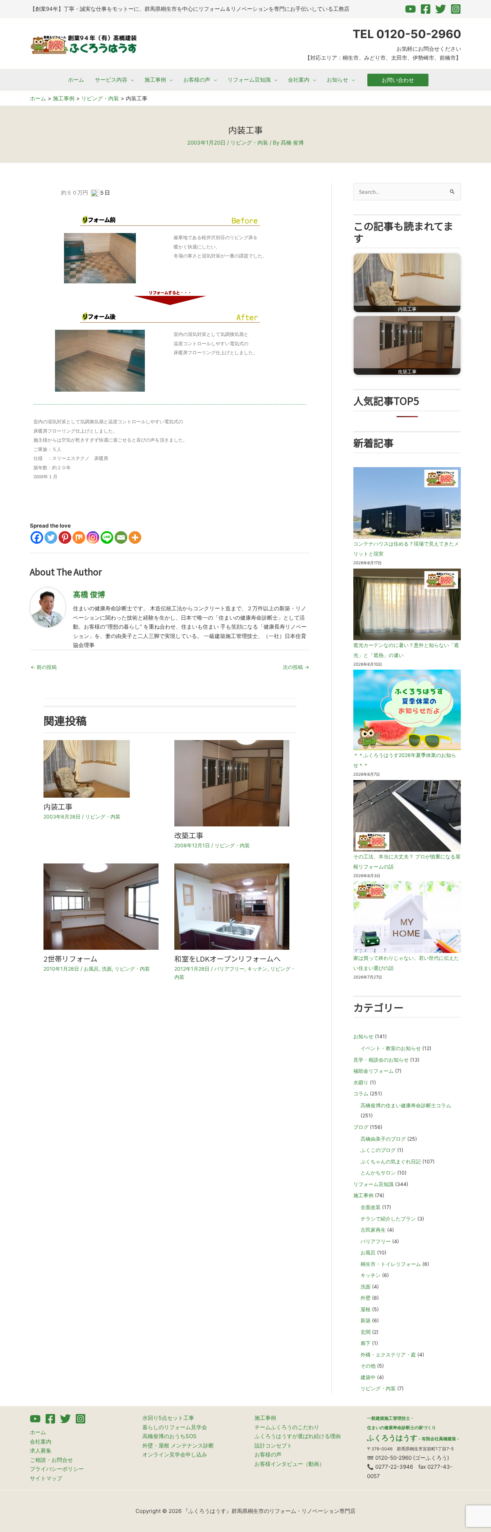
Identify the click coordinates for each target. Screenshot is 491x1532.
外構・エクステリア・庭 (388, 1354)
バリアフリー (229, 969)
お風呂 (91, 969)
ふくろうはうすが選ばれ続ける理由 (297, 1436)
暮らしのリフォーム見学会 (174, 1427)
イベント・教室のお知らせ (391, 1048)
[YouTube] (410, 9)
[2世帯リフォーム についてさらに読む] (101, 906)
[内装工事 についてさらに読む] (86, 768)
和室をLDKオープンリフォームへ (227, 958)
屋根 (366, 1309)
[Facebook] (425, 9)
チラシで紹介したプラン (388, 1219)
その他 (368, 1366)
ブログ (360, 1127)
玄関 (366, 1332)
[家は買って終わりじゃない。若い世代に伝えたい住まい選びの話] (407, 917)
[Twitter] (440, 9)
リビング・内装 (249, 142)
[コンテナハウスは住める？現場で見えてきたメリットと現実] (407, 503)
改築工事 (188, 835)
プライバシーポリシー (57, 1468)
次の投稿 (296, 667)
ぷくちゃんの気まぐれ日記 (391, 1161)
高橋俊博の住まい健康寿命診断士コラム (406, 1105)
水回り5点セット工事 (168, 1417)
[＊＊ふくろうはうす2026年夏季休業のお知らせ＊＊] (407, 710)
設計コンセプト (273, 1445)
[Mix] (79, 537)
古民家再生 (373, 1230)
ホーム (38, 1432)
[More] (135, 537)
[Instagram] (455, 9)
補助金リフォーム (373, 1071)
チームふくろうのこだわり (286, 1427)
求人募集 (40, 1450)
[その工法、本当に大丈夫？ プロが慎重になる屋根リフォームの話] (407, 816)
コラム (360, 1093)
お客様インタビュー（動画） (289, 1463)
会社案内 (40, 1441)
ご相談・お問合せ (51, 1459)
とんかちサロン (378, 1172)
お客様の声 (267, 1454)
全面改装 (371, 1207)
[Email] (121, 537)
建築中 (368, 1377)
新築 (366, 1320)
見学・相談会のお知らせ (381, 1060)
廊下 (366, 1343)
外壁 (366, 1298)
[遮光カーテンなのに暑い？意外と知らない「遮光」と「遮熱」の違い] (407, 604)
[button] (130, 80)
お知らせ (363, 1036)
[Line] (107, 537)
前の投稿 (44, 667)
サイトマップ (46, 1478)
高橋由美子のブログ (383, 1139)
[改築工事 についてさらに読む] (231, 782)
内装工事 (57, 806)
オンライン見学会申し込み (174, 1454)
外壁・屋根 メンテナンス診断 (178, 1445)
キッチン (257, 969)
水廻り (360, 1082)
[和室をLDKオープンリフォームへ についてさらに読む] (231, 906)
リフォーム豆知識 (373, 1184)
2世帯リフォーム (70, 958)
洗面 (107, 969)
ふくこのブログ (378, 1150)
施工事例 (363, 1195)
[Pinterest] (65, 537)
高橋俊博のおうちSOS (169, 1436)
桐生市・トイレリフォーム (391, 1264)
